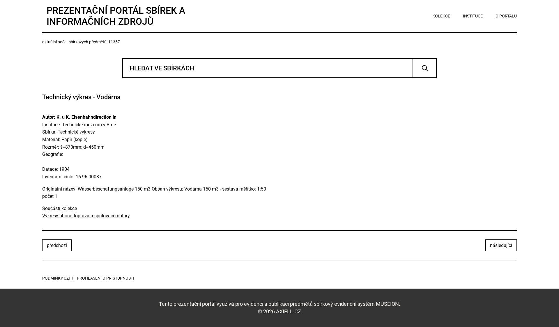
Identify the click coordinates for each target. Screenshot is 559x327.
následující (501, 245)
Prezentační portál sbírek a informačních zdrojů (116, 16)
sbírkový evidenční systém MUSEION (356, 304)
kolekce (441, 16)
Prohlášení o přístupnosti (105, 278)
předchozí (57, 245)
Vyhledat (425, 68)
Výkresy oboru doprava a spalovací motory (86, 215)
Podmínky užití (57, 278)
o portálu (506, 16)
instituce (473, 16)
